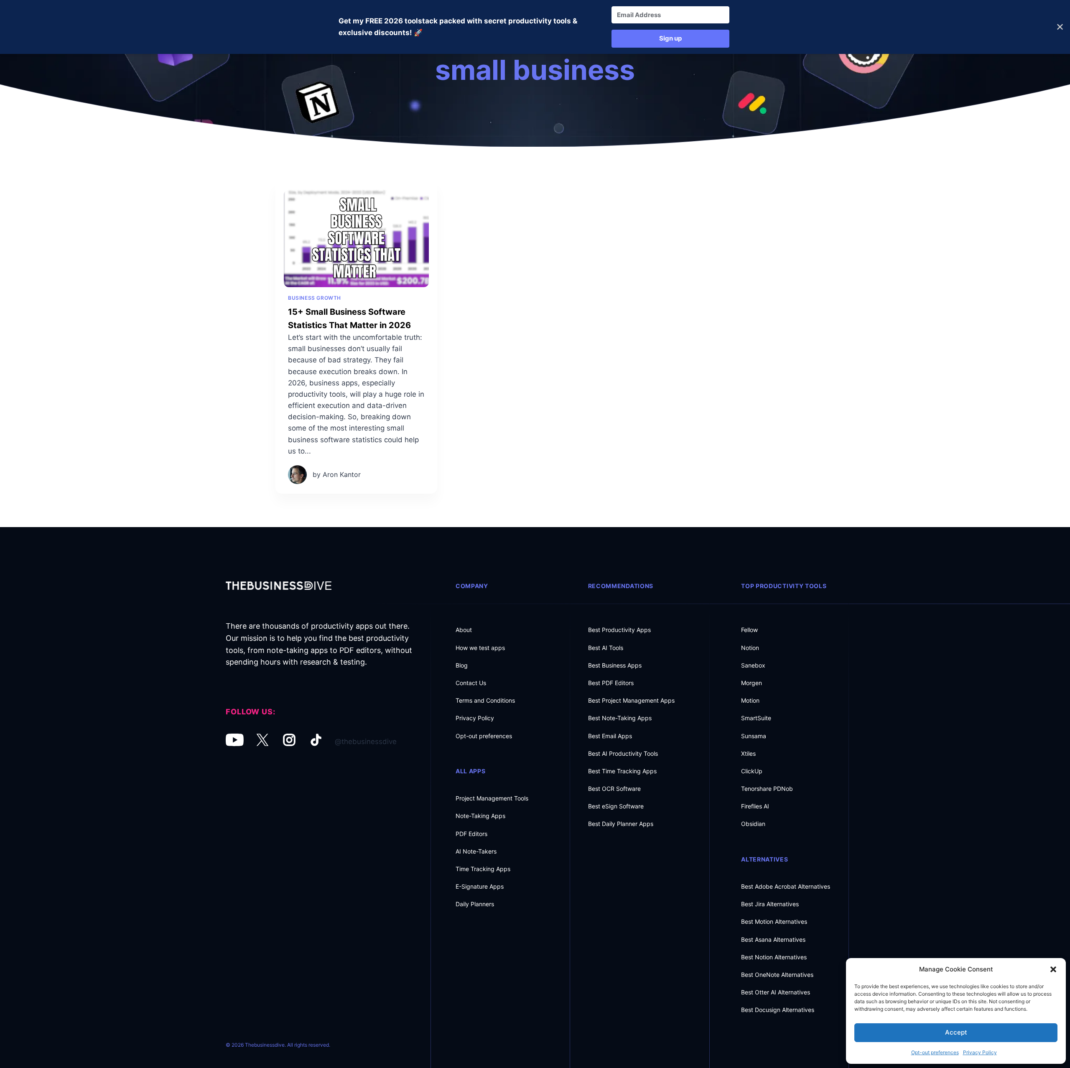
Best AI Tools (605, 647)
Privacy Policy (980, 1052)
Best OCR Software (614, 788)
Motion (750, 700)
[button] (1053, 969)
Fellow (749, 629)
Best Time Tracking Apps (622, 771)
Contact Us (471, 682)
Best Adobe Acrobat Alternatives (785, 886)
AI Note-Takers (476, 851)
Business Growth (314, 298)
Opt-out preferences (935, 1052)
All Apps (471, 771)
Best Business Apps (615, 665)
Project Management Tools (492, 798)
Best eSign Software (616, 806)
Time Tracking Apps (483, 868)
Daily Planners (475, 903)
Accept (956, 1032)
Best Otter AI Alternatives (775, 992)
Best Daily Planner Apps (620, 823)
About (464, 629)
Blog (462, 665)
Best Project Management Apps (631, 700)
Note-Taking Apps (480, 815)
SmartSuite (756, 717)
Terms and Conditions (485, 700)
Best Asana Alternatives (773, 939)
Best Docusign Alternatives (777, 1009)
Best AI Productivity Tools (623, 753)
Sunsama (753, 735)
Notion (750, 647)
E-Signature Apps (480, 886)
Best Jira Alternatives (770, 903)
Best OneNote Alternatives (777, 974)
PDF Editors (471, 833)
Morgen (751, 682)
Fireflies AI (755, 806)
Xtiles (748, 753)
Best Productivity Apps (619, 629)
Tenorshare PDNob (767, 788)
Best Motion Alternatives (774, 921)
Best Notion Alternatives (774, 957)
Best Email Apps (610, 735)
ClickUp (751, 771)
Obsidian (753, 823)
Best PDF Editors (611, 682)
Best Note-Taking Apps (620, 717)
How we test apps (480, 647)
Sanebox (753, 665)
